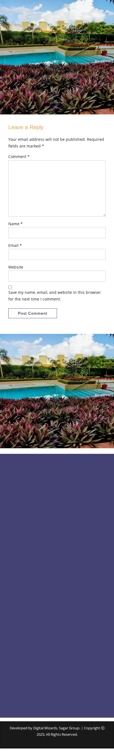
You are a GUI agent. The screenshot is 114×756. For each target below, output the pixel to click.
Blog (11, 544)
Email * (15, 245)
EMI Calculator (20, 563)
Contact (14, 554)
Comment (19, 156)
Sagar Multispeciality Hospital (32, 630)
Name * (15, 223)
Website (15, 267)
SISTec (13, 601)
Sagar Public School (24, 591)
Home (13, 525)
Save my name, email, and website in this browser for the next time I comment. (54, 296)
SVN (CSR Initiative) (24, 640)
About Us (16, 534)
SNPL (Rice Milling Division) (30, 620)
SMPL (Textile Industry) (27, 611)
